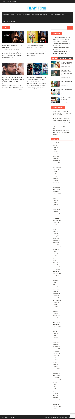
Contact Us (14, 1)
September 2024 (57, 193)
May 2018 (55, 362)
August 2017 (56, 382)
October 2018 (56, 351)
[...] (12, 57)
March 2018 (55, 366)
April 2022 (55, 258)
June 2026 (55, 147)
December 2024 (56, 187)
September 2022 (57, 247)
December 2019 (56, 320)
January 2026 (56, 158)
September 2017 (57, 380)
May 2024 (55, 202)
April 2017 (55, 391)
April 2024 (55, 205)
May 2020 (55, 309)
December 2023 (56, 213)
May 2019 (55, 335)
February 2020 (56, 315)
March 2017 (55, 393)
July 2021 (55, 278)
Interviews (26, 14)
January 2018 (56, 371)
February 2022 (56, 262)
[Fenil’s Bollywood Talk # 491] (37, 37)
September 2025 (57, 167)
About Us (9, 1)
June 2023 (55, 227)
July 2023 (55, 225)
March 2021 (55, 287)
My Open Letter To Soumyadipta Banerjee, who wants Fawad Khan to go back (67, 73)
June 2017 (55, 386)
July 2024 (55, 198)
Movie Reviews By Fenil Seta (40, 14)
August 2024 (56, 196)
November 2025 (56, 163)
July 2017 (55, 384)
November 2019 (56, 322)
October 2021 (56, 271)
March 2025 (55, 180)
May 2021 (55, 282)
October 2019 (56, 324)
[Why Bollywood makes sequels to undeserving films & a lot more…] (37, 68)
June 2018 (55, 360)
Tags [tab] (69, 58)
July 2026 (55, 145)
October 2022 (56, 244)
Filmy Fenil (12, 417)
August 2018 (56, 355)
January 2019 (56, 344)
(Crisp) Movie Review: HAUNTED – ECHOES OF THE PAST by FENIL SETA (62, 113)
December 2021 (56, 267)
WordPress (55, 417)
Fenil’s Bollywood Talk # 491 (35, 46)
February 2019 (56, 342)
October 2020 (56, 298)
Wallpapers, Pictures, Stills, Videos (47, 18)
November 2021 (56, 269)
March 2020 (55, 313)
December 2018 (56, 346)
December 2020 (56, 293)
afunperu (55, 130)
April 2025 (55, 178)
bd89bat (55, 117)
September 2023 (57, 220)
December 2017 (56, 373)
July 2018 (55, 357)
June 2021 (55, 280)
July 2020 (55, 304)
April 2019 (55, 337)
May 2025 (55, 176)
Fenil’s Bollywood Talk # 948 (60, 41)
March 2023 (55, 233)
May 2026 (55, 149)
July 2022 (55, 251)
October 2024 (56, 191)
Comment (17, 49)
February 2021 (56, 289)
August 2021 (56, 275)
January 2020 (56, 318)
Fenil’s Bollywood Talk (57, 14)
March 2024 (55, 207)
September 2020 (57, 300)
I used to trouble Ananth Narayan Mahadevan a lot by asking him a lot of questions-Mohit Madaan (13, 79)
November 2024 (56, 189)
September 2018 (57, 353)
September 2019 (57, 326)
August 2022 (56, 249)
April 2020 (55, 311)
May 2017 (55, 388)
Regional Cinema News (10, 18)
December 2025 (56, 160)
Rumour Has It (23, 18)
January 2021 (56, 291)
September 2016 (57, 406)
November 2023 (56, 216)
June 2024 (55, 200)
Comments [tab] (63, 58)
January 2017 (56, 397)
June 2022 (55, 253)
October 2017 (56, 377)
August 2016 (56, 408)
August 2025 (56, 169)
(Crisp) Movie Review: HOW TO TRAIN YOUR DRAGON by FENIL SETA (61, 132)
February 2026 (56, 156)
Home (4, 1)
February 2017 (56, 395)
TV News (32, 18)
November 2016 (56, 402)
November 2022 (56, 242)
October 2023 (56, 218)
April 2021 (55, 284)
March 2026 (55, 154)
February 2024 (56, 209)
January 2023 (56, 238)
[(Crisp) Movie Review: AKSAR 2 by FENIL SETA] (13, 37)
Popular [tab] (54, 58)
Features (18, 14)
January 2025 (56, 185)
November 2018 (56, 349)
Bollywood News (8, 14)
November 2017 (56, 375)
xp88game (55, 126)
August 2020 (56, 302)
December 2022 (56, 240)
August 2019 (56, 329)
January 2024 (56, 211)
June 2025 (55, 174)
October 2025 (56, 165)
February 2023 (56, 236)
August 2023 (56, 222)
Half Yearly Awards (9, 21)
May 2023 (55, 229)
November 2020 (56, 295)
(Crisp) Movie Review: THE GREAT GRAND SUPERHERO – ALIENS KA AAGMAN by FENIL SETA (61, 118)
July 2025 (55, 171)
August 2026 (56, 143)
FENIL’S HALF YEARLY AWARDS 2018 (66, 98)
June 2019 (55, 333)
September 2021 (57, 273)
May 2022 (55, 256)
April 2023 (55, 231)
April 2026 (55, 151)
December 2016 (56, 399)
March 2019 (55, 340)
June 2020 (55, 306)
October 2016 (56, 404)
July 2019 (55, 331)
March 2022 (55, 260)
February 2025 (56, 182)
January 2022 (56, 264)
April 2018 (55, 364)
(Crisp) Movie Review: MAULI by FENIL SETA (66, 62)
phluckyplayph (56, 111)
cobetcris (55, 122)
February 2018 (56, 369)
